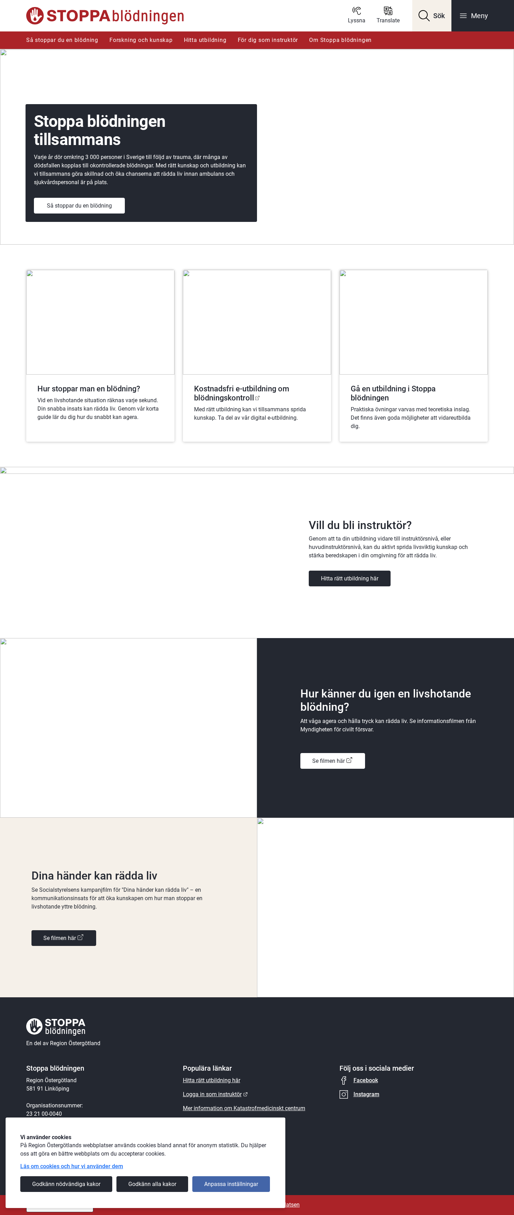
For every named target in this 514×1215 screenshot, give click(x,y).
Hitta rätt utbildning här (349, 578)
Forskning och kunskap (141, 40)
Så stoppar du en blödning (62, 40)
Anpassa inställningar (231, 1184)
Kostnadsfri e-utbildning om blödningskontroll (241, 393)
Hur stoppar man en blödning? (88, 388)
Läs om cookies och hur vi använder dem (71, 1166)
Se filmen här (328, 761)
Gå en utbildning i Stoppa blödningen (393, 393)
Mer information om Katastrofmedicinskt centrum (244, 1108)
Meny (479, 16)
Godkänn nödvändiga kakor (66, 1184)
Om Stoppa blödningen (340, 40)
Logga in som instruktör (215, 1094)
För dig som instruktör (268, 40)
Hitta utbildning (205, 40)
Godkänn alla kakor (152, 1184)
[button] (431, 15)
